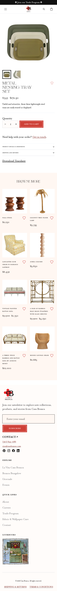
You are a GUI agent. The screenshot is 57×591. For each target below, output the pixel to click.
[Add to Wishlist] (52, 83)
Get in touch (39, 136)
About (5, 501)
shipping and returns (10, 153)
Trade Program (10, 513)
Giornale (7, 479)
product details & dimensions (13, 147)
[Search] (44, 9)
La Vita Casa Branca (13, 467)
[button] (6, 74)
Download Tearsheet (14, 160)
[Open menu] (5, 9)
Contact (6, 524)
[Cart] (51, 9)
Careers (6, 507)
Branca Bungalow (11, 473)
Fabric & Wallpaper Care (15, 519)
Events (5, 484)
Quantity (7, 118)
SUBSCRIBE (15, 428)
